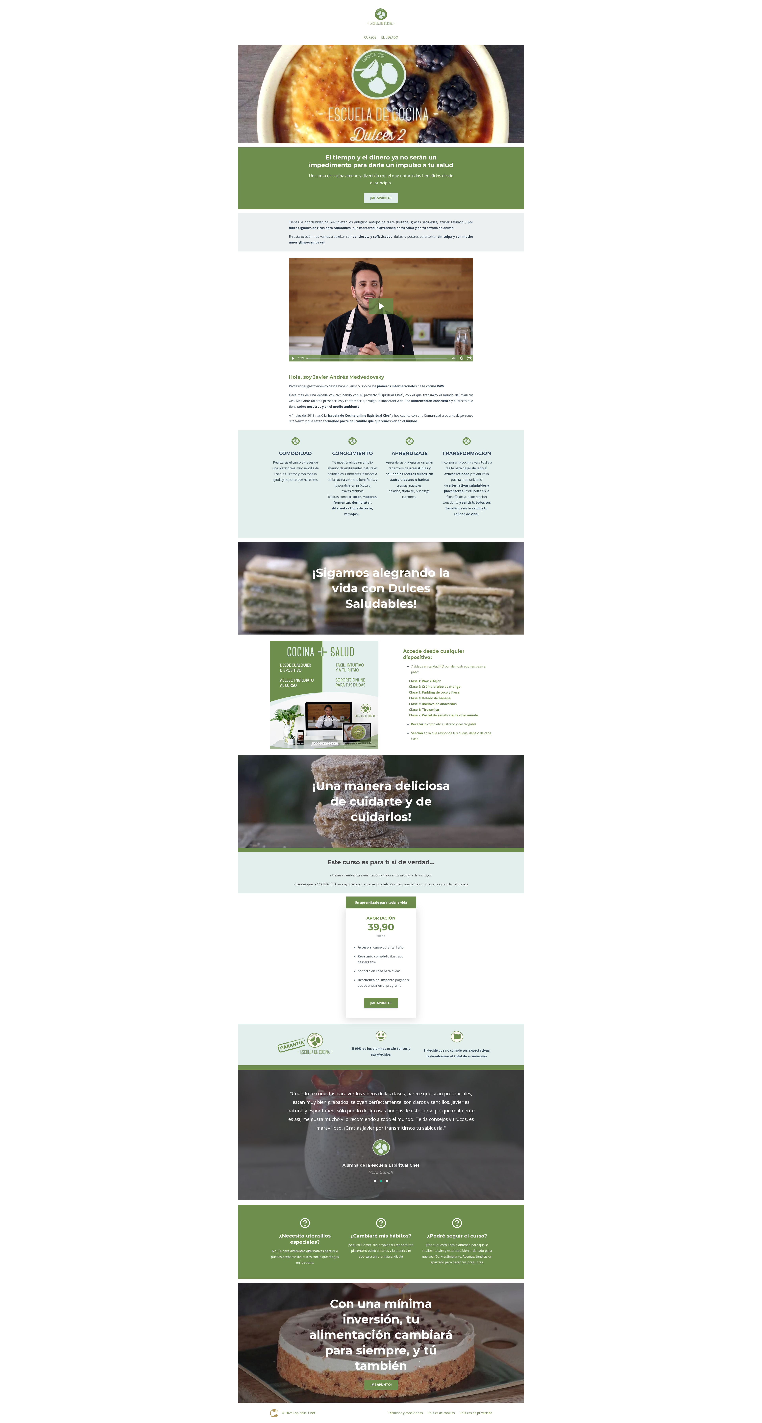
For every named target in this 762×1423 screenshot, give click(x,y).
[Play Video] (293, 362)
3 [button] (387, 1177)
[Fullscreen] (469, 362)
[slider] (377, 362)
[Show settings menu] (461, 362)
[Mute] (453, 362)
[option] (381, 1129)
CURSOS (370, 41)
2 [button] (381, 1177)
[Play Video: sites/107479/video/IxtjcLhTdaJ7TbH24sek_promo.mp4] (380, 310)
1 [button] (375, 1177)
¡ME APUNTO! (381, 202)
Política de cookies (441, 1409)
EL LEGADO (389, 41)
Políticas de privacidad (476, 1409)
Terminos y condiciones (405, 1409)
